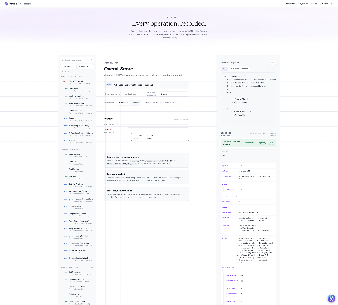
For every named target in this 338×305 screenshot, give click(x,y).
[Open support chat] (331, 298)
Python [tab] (245, 69)
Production (123, 102)
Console (327, 4)
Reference (290, 4)
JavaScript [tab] (234, 69)
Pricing (314, 4)
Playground (303, 4)
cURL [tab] (225, 69)
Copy (272, 63)
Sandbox (135, 102)
